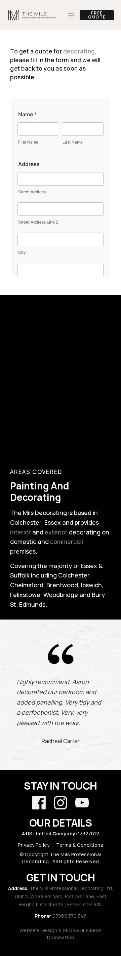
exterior (56, 532)
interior (20, 532)
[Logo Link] (32, 15)
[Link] (39, 802)
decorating (79, 51)
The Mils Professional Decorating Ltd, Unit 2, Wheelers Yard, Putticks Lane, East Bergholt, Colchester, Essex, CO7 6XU (64, 896)
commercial (66, 541)
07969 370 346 (69, 916)
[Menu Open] (69, 15)
